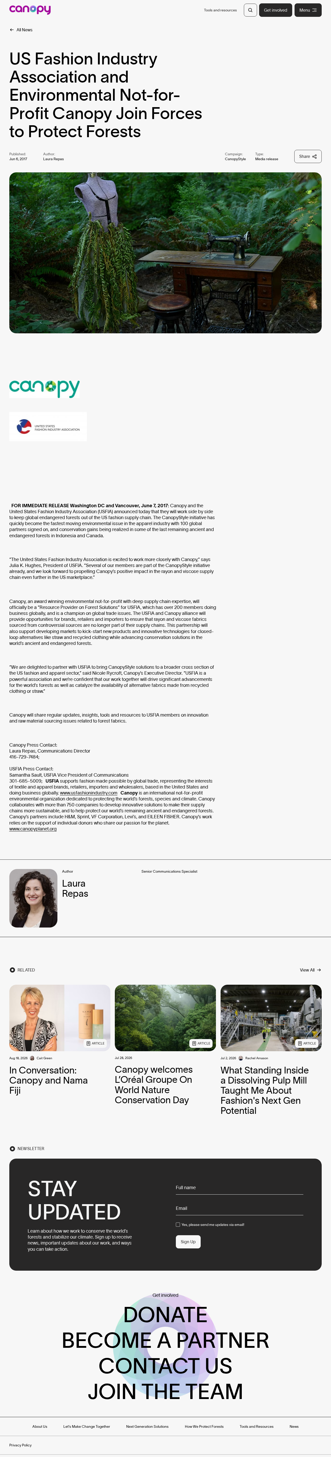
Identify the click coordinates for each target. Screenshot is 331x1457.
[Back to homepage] (30, 10)
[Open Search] (250, 10)
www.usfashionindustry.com (88, 793)
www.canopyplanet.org (33, 828)
